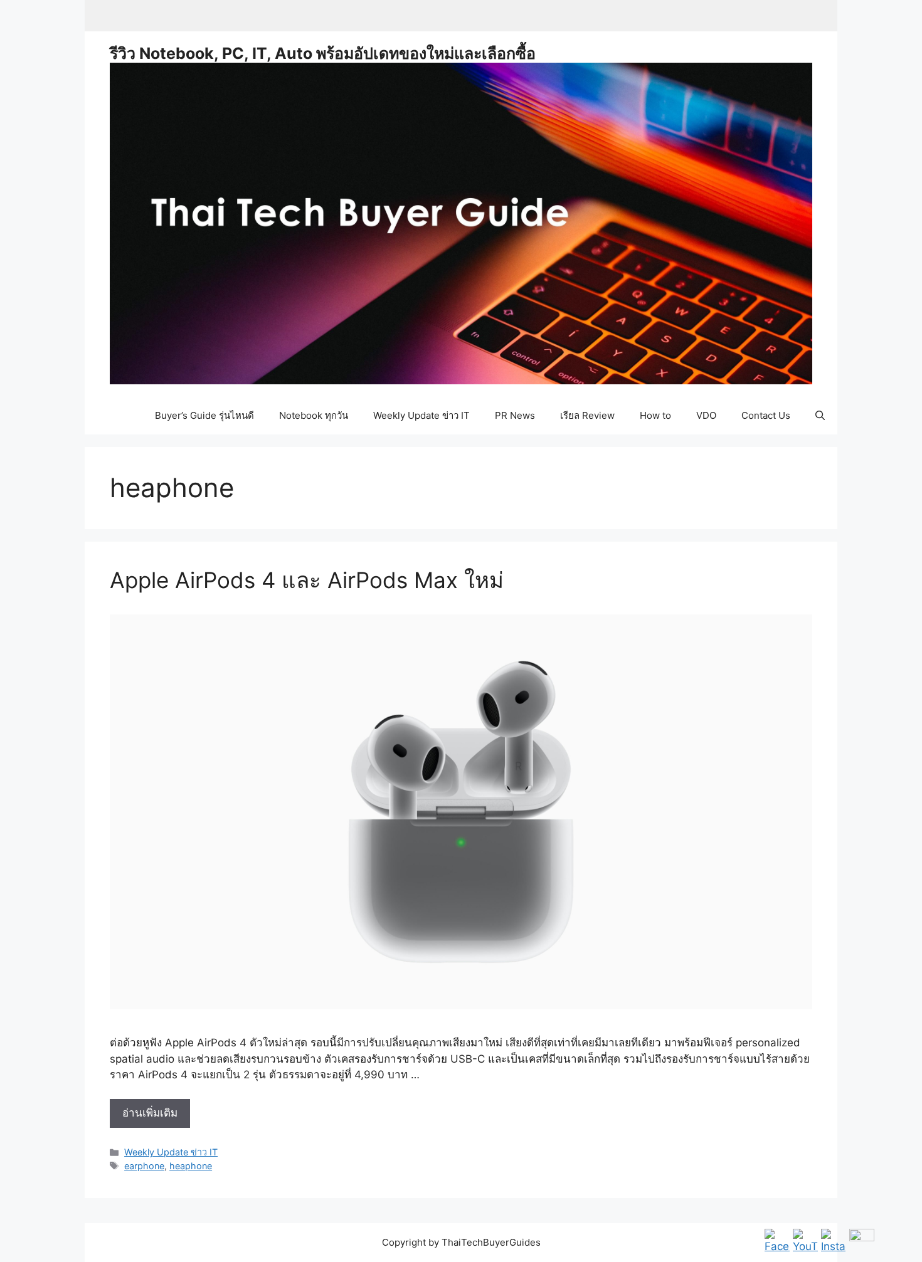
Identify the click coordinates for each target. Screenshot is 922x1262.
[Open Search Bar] (820, 415)
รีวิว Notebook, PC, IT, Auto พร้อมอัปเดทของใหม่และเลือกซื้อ (323, 53)
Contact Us (765, 415)
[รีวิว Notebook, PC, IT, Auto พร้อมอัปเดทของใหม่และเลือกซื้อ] (461, 222)
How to (655, 415)
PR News (515, 415)
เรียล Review (587, 415)
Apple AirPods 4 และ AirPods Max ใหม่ (307, 580)
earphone (144, 1165)
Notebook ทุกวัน (313, 415)
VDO (706, 415)
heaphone (190, 1165)
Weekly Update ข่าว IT (421, 415)
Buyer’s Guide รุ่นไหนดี (204, 415)
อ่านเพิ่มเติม (156, 1117)
